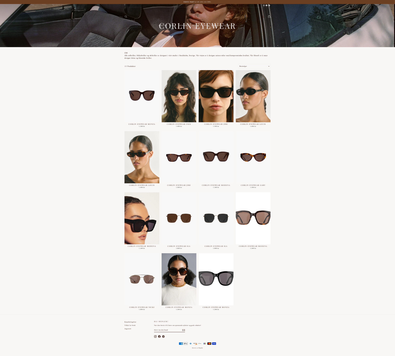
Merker (196, 25)
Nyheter (162, 25)
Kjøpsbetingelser (130, 322)
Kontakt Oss (229, 25)
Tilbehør (183, 25)
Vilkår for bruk (130, 325)
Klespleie (215, 25)
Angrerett (127, 328)
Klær (171, 25)
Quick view (142, 120)
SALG (206, 25)
